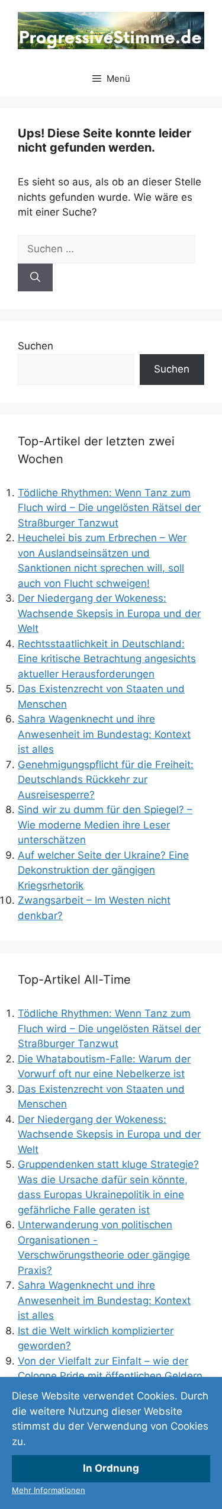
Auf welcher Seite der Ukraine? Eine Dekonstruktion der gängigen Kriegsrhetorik (103, 870)
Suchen (35, 346)
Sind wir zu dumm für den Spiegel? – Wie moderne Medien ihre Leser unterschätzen (105, 825)
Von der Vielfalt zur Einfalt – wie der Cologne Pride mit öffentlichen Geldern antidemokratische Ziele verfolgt (110, 1376)
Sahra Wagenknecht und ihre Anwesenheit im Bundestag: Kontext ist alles (104, 734)
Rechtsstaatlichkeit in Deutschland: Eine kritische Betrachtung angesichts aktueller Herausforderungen (107, 659)
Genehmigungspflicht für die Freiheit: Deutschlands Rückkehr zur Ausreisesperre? (106, 780)
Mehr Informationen (48, 1490)
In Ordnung (111, 1468)
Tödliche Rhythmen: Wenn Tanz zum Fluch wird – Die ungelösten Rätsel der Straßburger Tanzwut (109, 508)
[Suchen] (35, 278)
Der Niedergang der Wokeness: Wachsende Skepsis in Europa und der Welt (109, 613)
